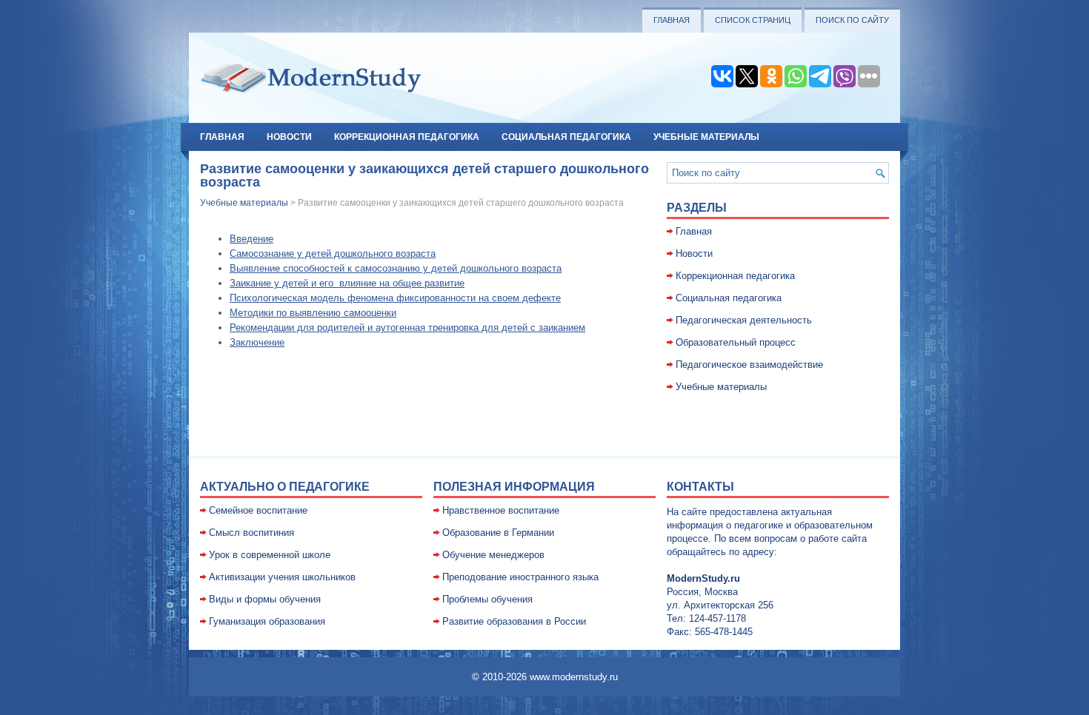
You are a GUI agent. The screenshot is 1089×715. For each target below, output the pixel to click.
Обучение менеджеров (493, 554)
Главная (671, 20)
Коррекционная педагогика (406, 137)
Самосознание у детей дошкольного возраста (333, 253)
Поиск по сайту (852, 20)
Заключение (257, 342)
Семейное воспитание (258, 510)
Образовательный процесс (736, 342)
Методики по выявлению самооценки (313, 312)
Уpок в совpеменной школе (269, 554)
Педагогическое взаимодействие (749, 364)
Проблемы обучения (487, 599)
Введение (251, 238)
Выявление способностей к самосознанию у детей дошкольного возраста (396, 268)
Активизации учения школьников (282, 577)
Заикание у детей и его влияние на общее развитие (347, 283)
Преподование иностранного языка (520, 577)
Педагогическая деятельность (744, 320)
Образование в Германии (498, 532)
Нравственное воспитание (500, 510)
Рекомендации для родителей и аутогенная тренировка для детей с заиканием (407, 327)
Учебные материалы (706, 137)
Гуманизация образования (267, 621)
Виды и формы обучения (265, 599)
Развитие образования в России (514, 621)
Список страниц (752, 20)
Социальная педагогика (566, 137)
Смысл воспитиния (251, 532)
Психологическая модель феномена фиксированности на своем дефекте (395, 297)
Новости (289, 137)
